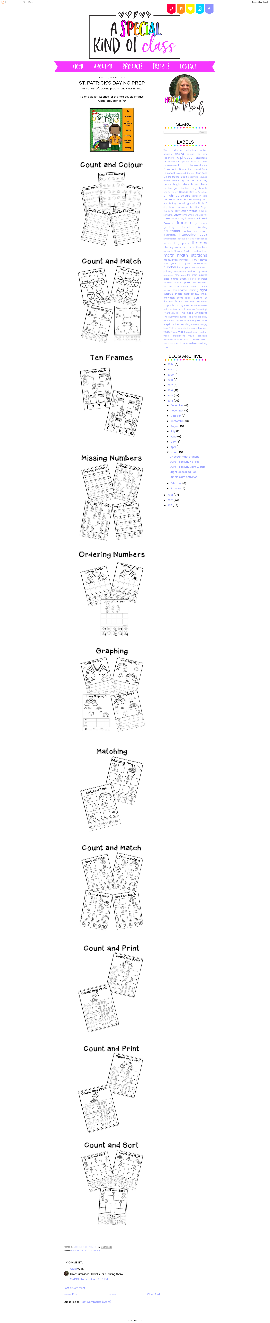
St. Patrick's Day (190, 301)
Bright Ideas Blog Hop (183, 472)
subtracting (176, 305)
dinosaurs (182, 207)
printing (178, 282)
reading (202, 282)
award (197, 169)
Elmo (185, 214)
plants (174, 278)
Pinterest (192, 275)
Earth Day (168, 214)
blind (174, 180)
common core (199, 195)
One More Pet (198, 267)
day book (169, 207)
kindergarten (170, 238)
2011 (170, 505)
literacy (199, 243)
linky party (181, 243)
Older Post (153, 1294)
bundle (203, 188)
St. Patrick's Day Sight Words (187, 467)
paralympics (179, 271)
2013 (170, 495)
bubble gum (171, 188)
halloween (172, 231)
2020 (170, 374)
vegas (167, 332)
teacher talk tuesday (184, 309)
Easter (178, 214)
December (177, 405)
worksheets (192, 343)
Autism (189, 169)
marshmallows (199, 251)
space (188, 297)
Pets (177, 275)
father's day (177, 218)
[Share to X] (107, 1247)
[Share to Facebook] (110, 1247)
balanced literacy (185, 173)
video (181, 332)
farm (167, 218)
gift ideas (201, 223)
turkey (177, 328)
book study (199, 180)
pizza (166, 278)
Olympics (184, 267)
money (180, 259)
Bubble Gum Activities (183, 477)
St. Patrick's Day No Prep (185, 462)
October (176, 416)
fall (205, 214)
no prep (80, 1250)
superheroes (200, 305)
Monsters (189, 259)
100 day (168, 150)
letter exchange (199, 238)
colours (185, 195)
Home (112, 1294)
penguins (168, 275)
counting (183, 203)
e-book (203, 211)
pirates (203, 275)
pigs (183, 275)
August (175, 426)
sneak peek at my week (191, 294)
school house (188, 286)
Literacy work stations (179, 247)
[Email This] (102, 1247)
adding (179, 154)
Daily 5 (202, 203)
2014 (170, 400)
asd (205, 161)
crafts (193, 203)
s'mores (168, 286)
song (180, 297)
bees (184, 176)
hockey (187, 231)
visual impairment (174, 335)
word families (192, 339)
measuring (170, 259)
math (73, 1250)
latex (188, 238)
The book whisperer (193, 313)
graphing (169, 227)
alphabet (184, 157)
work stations (177, 343)
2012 (170, 500)
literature (201, 247)
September (177, 421)
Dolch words (189, 211)
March (174, 452)
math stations (192, 255)
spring (198, 297)
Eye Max (199, 214)
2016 (170, 390)
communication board (178, 199)
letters (167, 243)
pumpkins (190, 282)
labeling (181, 238)
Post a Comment (74, 1288)
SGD (175, 290)
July (173, 431)
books (167, 184)
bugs (194, 188)
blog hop (184, 180)
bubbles (185, 188)
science (202, 286)
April (173, 447)
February (176, 483)
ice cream (200, 231)
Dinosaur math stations (184, 456)
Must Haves (200, 259)
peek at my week (197, 271)
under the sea (188, 328)
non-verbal (200, 263)
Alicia (73, 1268)
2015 (170, 395)
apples (185, 161)
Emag (191, 214)
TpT (171, 328)
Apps (193, 161)
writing (203, 343)
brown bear (199, 184)
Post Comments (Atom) (96, 1302)
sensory (168, 290)
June (173, 436)
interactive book (193, 234)
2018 (170, 380)
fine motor (191, 218)
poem (183, 278)
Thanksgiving (171, 313)
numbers (171, 267)
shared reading (188, 290)
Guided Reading (194, 227)
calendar (171, 192)
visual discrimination (196, 332)
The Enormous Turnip (175, 316)
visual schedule (197, 335)
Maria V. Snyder (182, 251)
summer (188, 305)
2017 (170, 385)
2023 (170, 369)
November (177, 410)
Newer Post (71, 1294)
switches (168, 309)
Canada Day (186, 192)
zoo (166, 347)
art (199, 161)
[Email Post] (98, 1247)
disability (194, 207)
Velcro (174, 332)
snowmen (169, 297)
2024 (171, 364)
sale (177, 286)
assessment (171, 165)
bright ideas (181, 184)
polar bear (194, 278)
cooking (197, 199)
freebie (184, 223)
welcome (168, 339)
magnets (168, 251)
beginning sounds (197, 177)
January (175, 488)
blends (167, 180)
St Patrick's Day (92, 1250)
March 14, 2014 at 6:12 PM (89, 1279)
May (173, 442)
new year (170, 263)
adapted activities (184, 150)
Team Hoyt (201, 309)
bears (175, 176)
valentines (201, 328)
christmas (171, 195)
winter (178, 339)
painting (168, 271)
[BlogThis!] (105, 1247)
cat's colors (201, 192)
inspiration (170, 235)
